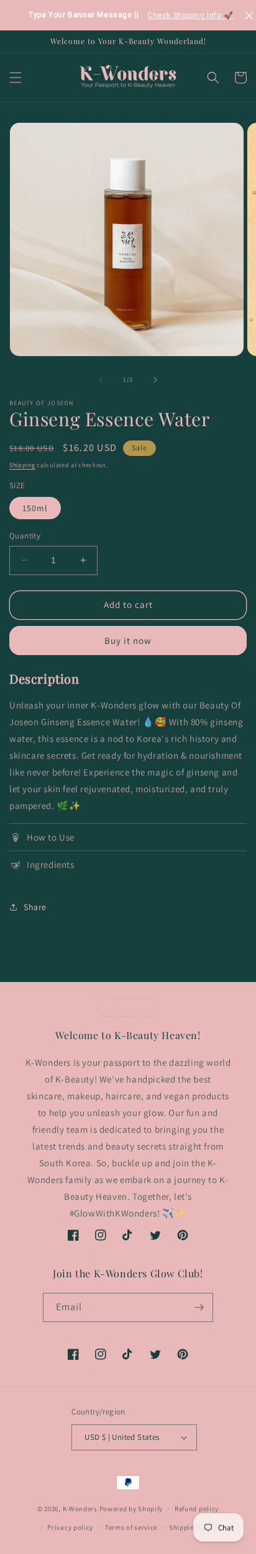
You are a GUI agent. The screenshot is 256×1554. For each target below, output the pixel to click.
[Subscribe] (199, 1307)
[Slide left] (100, 379)
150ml (35, 508)
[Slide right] (155, 379)
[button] (15, 77)
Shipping (22, 465)
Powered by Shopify (131, 1508)
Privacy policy (70, 1527)
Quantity (24, 535)
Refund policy (197, 1508)
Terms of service (131, 1527)
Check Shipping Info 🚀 (190, 15)
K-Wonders (80, 1508)
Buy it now (128, 640)
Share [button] (35, 907)
